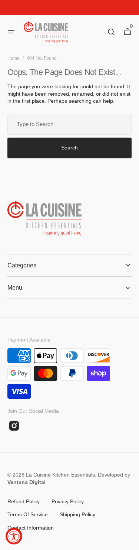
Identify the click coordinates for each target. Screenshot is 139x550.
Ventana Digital (26, 482)
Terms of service (27, 514)
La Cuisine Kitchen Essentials (60, 475)
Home (13, 58)
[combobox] (69, 124)
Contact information (30, 528)
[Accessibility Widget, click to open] (14, 536)
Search (69, 148)
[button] (11, 32)
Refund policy (23, 501)
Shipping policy (77, 514)
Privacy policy (68, 501)
